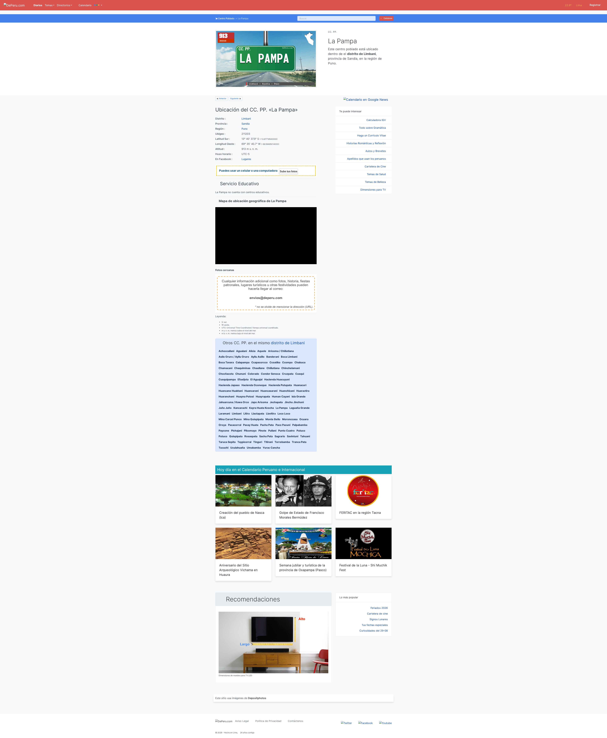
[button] (98, 5)
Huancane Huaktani (231, 390)
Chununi (240, 373)
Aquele (261, 351)
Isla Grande (299, 396)
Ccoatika (275, 362)
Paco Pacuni (283, 424)
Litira (246, 413)
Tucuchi (223, 447)
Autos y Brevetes (376, 151)
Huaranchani (226, 396)
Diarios (37, 5)
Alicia (252, 351)
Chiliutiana (273, 368)
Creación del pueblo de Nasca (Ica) (241, 515)
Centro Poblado (226, 18)
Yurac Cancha (271, 447)
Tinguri (257, 442)
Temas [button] (48, 5)
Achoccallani (226, 351)
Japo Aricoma (259, 402)
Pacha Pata (267, 424)
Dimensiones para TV (373, 189)
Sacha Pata (266, 436)
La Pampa (282, 407)
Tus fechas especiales (375, 625)
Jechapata (276, 402)
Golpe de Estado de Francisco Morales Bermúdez (301, 515)
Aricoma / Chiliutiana (281, 351)
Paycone (224, 430)
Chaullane (258, 368)
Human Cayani (281, 396)
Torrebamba (282, 442)
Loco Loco (284, 413)
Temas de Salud (377, 174)
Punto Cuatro (286, 430)
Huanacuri (300, 385)
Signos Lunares (379, 619)
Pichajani (236, 430)
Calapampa (242, 362)
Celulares (387, 18)
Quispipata (235, 436)
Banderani (272, 356)
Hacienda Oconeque (254, 385)
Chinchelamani (290, 368)
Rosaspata (250, 436)
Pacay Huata (250, 424)
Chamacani (225, 368)
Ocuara (303, 419)
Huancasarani (269, 390)
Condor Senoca (270, 373)
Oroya (222, 424)
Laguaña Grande (299, 407)
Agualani (241, 351)
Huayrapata (263, 396)
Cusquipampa (227, 379)
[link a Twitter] (346, 722)
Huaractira (302, 390)
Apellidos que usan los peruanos (367, 158)
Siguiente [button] (234, 98)
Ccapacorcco (259, 362)
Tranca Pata (299, 442)
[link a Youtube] (385, 722)
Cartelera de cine (377, 613)
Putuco (301, 430)
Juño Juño (225, 407)
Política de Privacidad (268, 721)
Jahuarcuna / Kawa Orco (234, 402)
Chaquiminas (242, 368)
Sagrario (280, 436)
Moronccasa (289, 419)
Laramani (224, 413)
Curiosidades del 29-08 (373, 630)
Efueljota (243, 379)
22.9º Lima (573, 5)
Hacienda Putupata (280, 385)
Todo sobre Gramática (373, 127)
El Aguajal (256, 379)
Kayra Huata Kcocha (261, 407)
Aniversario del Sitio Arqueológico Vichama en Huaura (238, 570)
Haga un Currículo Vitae (372, 135)
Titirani (268, 442)
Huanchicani (286, 390)
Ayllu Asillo (257, 356)
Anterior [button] (222, 98)
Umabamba (254, 447)
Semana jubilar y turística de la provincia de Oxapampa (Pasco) (303, 567)
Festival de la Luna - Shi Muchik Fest (363, 567)
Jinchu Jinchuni (294, 402)
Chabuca (299, 362)
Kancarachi (240, 407)
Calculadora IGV (376, 120)
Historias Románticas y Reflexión (366, 143)
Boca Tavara (226, 362)
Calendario (85, 5)
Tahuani (305, 436)
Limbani (246, 118)
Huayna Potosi (245, 396)
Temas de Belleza (376, 181)
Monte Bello (272, 419)
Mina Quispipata (254, 419)
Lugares (246, 159)
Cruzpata (287, 373)
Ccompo (287, 362)
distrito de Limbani (288, 343)
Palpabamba (299, 424)
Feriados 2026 (379, 607)
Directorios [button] (63, 5)
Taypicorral (244, 442)
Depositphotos (257, 698)
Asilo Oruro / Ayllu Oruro (234, 356)
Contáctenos (295, 721)
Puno (245, 128)
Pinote (262, 430)
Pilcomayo (250, 430)
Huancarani (252, 390)
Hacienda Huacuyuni (277, 379)
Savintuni (292, 436)
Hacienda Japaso (229, 385)
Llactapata (257, 413)
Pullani (272, 430)
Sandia (246, 123)
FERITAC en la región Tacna (360, 513)
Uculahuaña (237, 447)
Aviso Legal (242, 721)
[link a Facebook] (365, 722)
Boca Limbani (289, 356)
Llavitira (271, 413)
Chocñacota (226, 373)
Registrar (595, 4)
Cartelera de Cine (376, 166)
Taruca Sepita (227, 442)
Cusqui (299, 373)
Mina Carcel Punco (230, 419)
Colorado (253, 373)
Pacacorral (234, 424)
